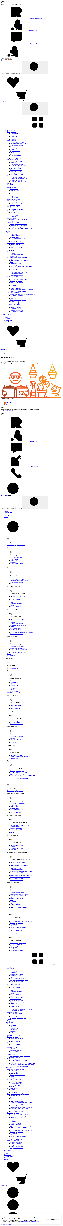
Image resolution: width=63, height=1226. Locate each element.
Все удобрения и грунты (17, 771)
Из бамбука (13, 256)
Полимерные (14, 197)
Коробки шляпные (15, 288)
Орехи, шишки (14, 301)
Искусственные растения (14, 148)
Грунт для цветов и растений (18, 224)
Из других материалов (16, 254)
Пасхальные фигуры (16, 180)
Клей (11, 262)
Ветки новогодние (15, 168)
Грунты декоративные (16, 295)
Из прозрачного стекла (16, 137)
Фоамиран (13, 285)
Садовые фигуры (15, 221)
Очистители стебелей (16, 248)
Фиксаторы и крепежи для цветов (20, 272)
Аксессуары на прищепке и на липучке (21, 173)
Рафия (12, 240)
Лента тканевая (14, 237)
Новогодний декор (12, 159)
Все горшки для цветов (17, 721)
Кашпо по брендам (12, 211)
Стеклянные (13, 193)
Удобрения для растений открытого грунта (22, 228)
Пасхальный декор (12, 175)
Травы (12, 156)
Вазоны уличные (15, 205)
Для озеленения (8, 186)
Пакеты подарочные (16, 305)
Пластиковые (14, 192)
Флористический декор (13, 292)
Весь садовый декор (16, 755)
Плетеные (13, 194)
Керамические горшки (16, 209)
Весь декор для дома (16, 577)
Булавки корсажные (16, 259)
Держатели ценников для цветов (19, 260)
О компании (7, 318)
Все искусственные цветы (17, 596)
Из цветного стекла (15, 139)
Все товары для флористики (15, 791)
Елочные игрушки (15, 162)
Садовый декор (11, 218)
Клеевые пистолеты (16, 246)
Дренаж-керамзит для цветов (18, 225)
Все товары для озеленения (14, 668)
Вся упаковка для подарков (18, 943)
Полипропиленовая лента (17, 238)
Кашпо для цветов (12, 187)
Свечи (9, 183)
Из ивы (12, 253)
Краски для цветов (15, 263)
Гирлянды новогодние (16, 161)
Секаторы (13, 250)
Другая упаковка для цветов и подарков (21, 289)
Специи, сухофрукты (16, 303)
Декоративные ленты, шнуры (15, 232)
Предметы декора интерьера (18, 165)
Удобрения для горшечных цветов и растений (23, 227)
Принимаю (52, 1219)
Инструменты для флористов (15, 243)
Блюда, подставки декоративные (19, 142)
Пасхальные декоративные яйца (19, 178)
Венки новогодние (15, 167)
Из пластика (13, 136)
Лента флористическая (16, 265)
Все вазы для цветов (16, 557)
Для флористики (8, 231)
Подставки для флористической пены (21, 266)
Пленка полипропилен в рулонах (19, 279)
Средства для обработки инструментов (21, 270)
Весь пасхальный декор (17, 646)
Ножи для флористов (16, 247)
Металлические (14, 190)
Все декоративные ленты (17, 803)
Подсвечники (11, 184)
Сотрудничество (8, 320)
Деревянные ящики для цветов (19, 291)
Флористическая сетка (16, 275)
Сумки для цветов (15, 286)
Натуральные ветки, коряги (18, 300)
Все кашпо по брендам (16, 736)
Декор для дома (11, 140)
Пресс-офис (7, 321)
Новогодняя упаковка (16, 174)
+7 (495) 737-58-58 (6, 76)
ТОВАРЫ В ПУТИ (6, 314)
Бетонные (13, 196)
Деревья (12, 154)
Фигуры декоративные (16, 145)
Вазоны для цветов (12, 200)
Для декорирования (9, 130)
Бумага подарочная (15, 307)
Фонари (12, 146)
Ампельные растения (16, 155)
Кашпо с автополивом (13, 199)
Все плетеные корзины (16, 845)
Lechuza (12, 212)
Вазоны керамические (16, 202)
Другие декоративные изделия (19, 143)
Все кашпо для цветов (16, 681)
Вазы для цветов (11, 132)
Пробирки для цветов (16, 267)
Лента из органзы (15, 235)
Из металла (13, 135)
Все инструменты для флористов (19, 825)
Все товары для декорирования (16, 545)
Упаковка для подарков (13, 304)
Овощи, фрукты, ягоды (16, 158)
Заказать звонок (15, 76)
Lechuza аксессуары (16, 213)
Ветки (12, 152)
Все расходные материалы (17, 862)
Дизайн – (7, 410)
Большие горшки (15, 208)
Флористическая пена (16, 273)
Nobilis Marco (14, 215)
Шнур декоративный (16, 241)
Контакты (6, 323)
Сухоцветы (13, 297)
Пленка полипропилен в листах (19, 278)
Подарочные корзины (16, 311)
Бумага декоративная (16, 281)
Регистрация (4, 495)
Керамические (14, 189)
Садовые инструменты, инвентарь (20, 219)
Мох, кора (13, 298)
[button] (13, 88)
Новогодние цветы (15, 171)
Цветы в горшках (15, 151)
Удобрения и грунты (13, 222)
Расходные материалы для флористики (18, 257)
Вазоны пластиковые (16, 203)
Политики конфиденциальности (30, 1221)
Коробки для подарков (16, 310)
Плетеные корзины (12, 251)
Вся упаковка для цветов (17, 892)
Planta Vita (13, 216)
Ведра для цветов (15, 244)
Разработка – (7, 412)
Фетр (11, 284)
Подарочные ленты (15, 308)
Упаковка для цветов (13, 276)
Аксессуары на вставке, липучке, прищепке (22, 294)
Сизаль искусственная (16, 282)
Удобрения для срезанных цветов (19, 229)
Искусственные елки (16, 170)
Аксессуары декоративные (17, 177)
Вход (9, 495)
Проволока (13, 269)
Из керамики (14, 133)
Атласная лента (14, 234)
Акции (6, 317)
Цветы (12, 149)
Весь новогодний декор (17, 619)
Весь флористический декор (18, 920)
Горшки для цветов (12, 206)
